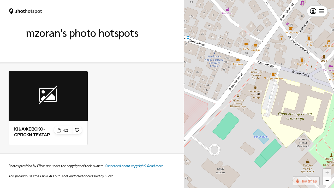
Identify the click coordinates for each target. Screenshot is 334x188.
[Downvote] (77, 130)
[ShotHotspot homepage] (26, 11)
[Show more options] (82, 77)
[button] (259, 94)
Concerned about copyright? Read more (134, 165)
